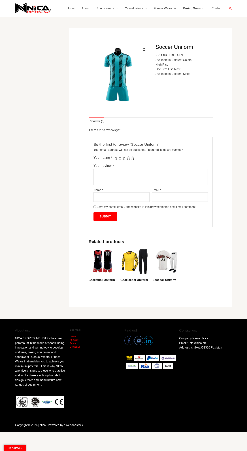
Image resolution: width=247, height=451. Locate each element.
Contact (217, 8)
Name (98, 190)
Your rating (102, 157)
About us (74, 340)
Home (70, 8)
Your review (103, 166)
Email (156, 190)
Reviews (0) (96, 121)
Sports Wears (105, 8)
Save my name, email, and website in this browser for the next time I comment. (146, 206)
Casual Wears (134, 8)
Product (73, 343)
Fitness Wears (163, 8)
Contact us (75, 347)
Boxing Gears (192, 8)
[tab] (96, 121)
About (85, 8)
